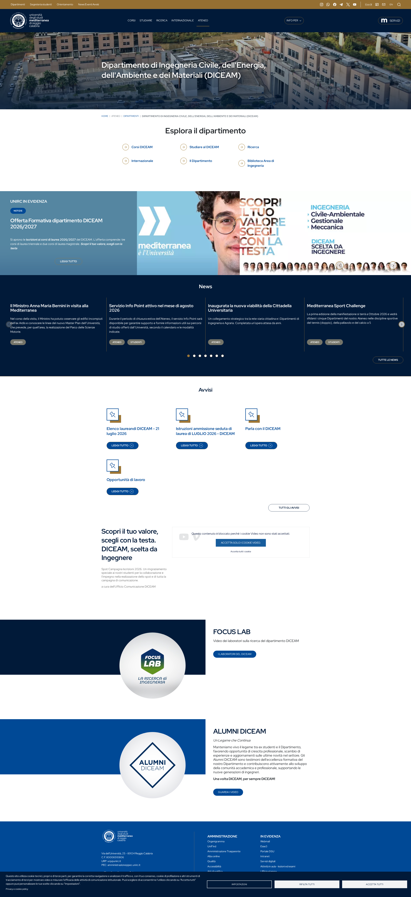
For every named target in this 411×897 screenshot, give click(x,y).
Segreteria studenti (41, 4)
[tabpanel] (205, 233)
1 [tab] (360, 265)
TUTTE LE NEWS (388, 360)
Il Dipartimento (201, 161)
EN (391, 4)
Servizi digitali (267, 861)
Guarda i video (228, 792)
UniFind (211, 846)
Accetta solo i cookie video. (241, 542)
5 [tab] (211, 356)
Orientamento (65, 4)
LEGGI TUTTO (71, 262)
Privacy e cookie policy (17, 889)
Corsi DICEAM (142, 147)
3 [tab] (371, 265)
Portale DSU (267, 851)
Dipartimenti (18, 4)
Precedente (340, 265)
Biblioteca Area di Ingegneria (261, 163)
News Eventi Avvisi (88, 4)
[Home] (29, 21)
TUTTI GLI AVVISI (289, 507)
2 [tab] (366, 265)
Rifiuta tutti (307, 884)
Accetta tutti (374, 884)
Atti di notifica (215, 871)
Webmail (265, 841)
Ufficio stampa (268, 871)
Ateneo (203, 20)
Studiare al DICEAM (204, 147)
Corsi (132, 20)
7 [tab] (222, 356)
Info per (292, 20)
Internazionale (182, 20)
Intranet (265, 856)
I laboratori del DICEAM (234, 654)
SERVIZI (395, 20)
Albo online (213, 856)
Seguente (393, 265)
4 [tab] (205, 356)
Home (104, 116)
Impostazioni (239, 884)
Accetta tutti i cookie (241, 551)
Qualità (211, 861)
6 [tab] (216, 356)
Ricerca (161, 20)
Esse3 (263, 846)
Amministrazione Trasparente (223, 851)
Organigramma (215, 841)
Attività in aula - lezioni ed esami (277, 866)
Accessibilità (214, 866)
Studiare (146, 20)
